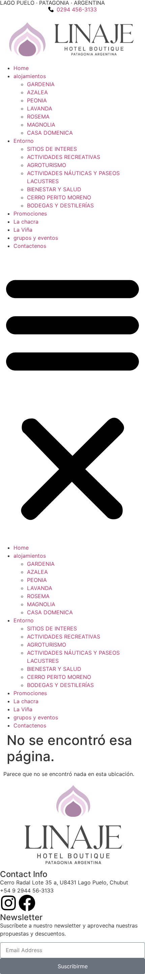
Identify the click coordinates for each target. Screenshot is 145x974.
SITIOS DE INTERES (52, 148)
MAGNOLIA (41, 124)
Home (21, 68)
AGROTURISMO (46, 165)
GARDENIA (41, 84)
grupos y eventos (35, 237)
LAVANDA (39, 108)
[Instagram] (8, 903)
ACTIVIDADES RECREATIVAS (63, 157)
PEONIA (37, 100)
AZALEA (37, 92)
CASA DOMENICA (50, 132)
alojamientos (29, 76)
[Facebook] (27, 903)
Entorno (23, 140)
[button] (72, 397)
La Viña (22, 229)
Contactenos (29, 245)
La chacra (25, 221)
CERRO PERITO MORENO (59, 197)
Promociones (30, 213)
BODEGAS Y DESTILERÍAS (60, 205)
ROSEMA (38, 116)
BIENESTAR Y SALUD (54, 189)
